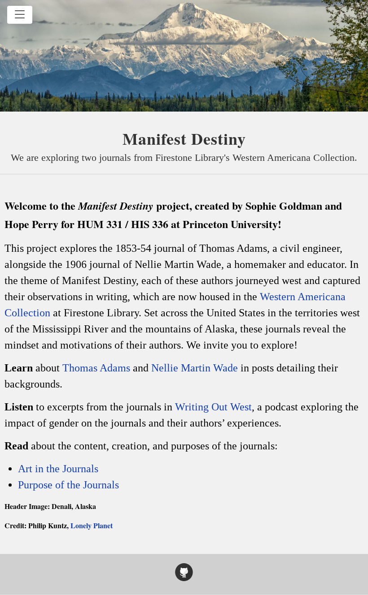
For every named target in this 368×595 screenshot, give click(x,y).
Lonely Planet (91, 525)
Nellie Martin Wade (194, 368)
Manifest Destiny (184, 138)
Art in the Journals (58, 468)
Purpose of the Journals (68, 485)
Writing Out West (213, 407)
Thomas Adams (96, 368)
